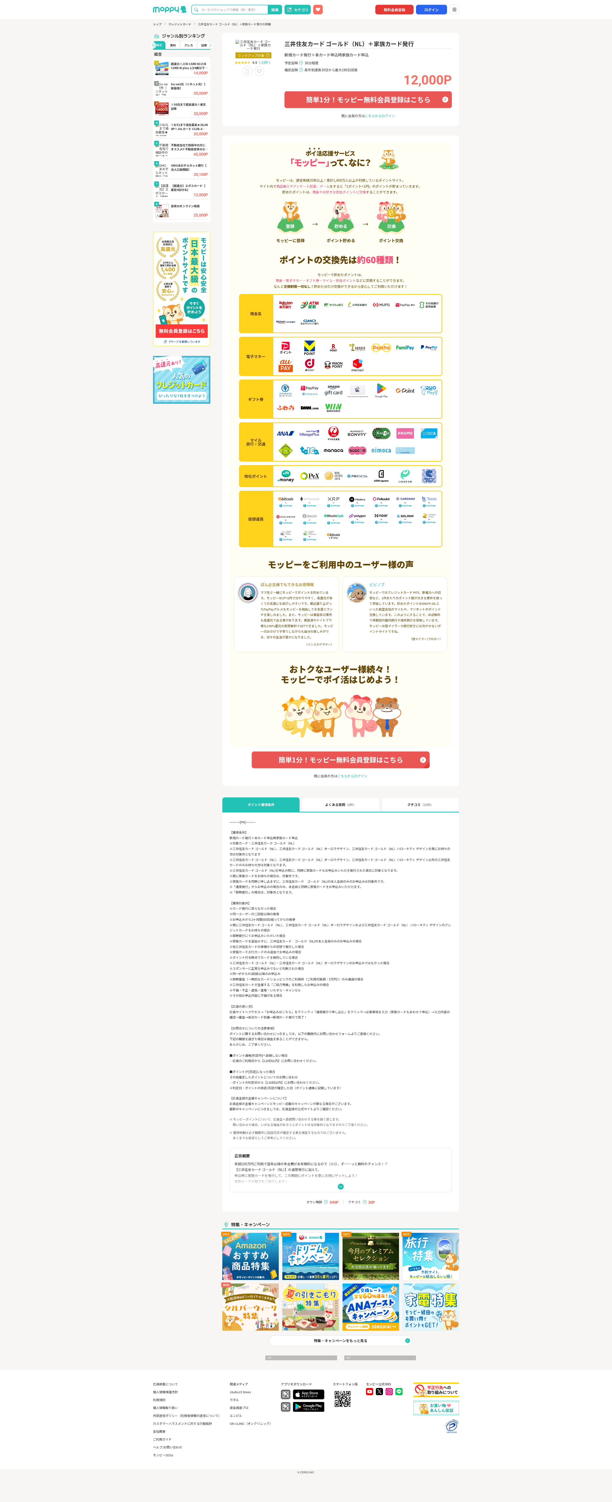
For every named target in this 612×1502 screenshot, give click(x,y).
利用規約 (159, 1400)
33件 (264, 62)
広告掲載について (165, 1384)
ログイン (431, 9)
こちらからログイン (380, 115)
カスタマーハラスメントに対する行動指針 (182, 1423)
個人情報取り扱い (165, 1407)
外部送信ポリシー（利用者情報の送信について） (187, 1415)
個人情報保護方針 (165, 1392)
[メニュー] (454, 9)
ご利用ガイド (162, 1439)
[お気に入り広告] (318, 9)
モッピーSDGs (163, 1455)
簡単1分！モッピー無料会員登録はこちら (368, 99)
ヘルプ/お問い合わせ (167, 1447)
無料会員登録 (394, 9)
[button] (152, 45)
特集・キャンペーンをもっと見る (340, 1340)
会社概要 (159, 1431)
